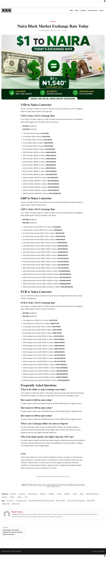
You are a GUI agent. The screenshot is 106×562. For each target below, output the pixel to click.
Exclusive (43, 494)
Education (22, 494)
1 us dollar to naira (20, 500)
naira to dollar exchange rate (76, 500)
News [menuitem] (76, 10)
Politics (12, 497)
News (81, 494)
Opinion (4, 497)
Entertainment (32, 494)
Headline (67, 494)
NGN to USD (15, 504)
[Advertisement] (53, 3)
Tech (26, 497)
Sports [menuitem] (102, 10)
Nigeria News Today (92, 494)
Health (75, 494)
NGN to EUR (90, 500)
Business (53, 21)
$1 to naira (10, 500)
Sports (20, 497)
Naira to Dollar (60, 500)
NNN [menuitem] (71, 10)
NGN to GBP (6, 504)
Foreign (59, 494)
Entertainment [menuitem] (93, 10)
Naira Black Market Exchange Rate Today (41, 500)
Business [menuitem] (83, 10)
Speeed (102, 551)
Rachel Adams (45, 30)
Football (51, 494)
